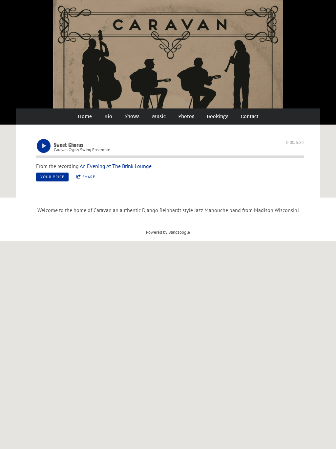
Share (88, 176)
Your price (52, 176)
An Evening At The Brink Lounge (116, 166)
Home (85, 116)
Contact (250, 116)
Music (159, 116)
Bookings (217, 116)
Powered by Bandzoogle (168, 232)
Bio (108, 116)
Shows (132, 116)
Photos (186, 116)
